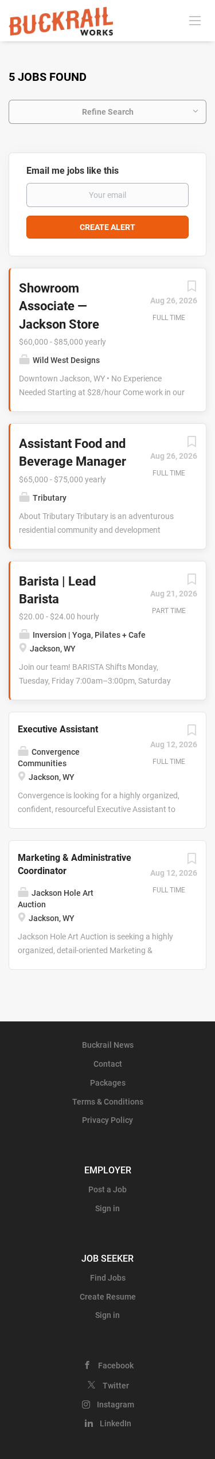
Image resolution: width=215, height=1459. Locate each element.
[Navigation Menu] (195, 20)
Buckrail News (108, 1045)
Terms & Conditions (107, 1101)
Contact (107, 1063)
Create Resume (108, 1296)
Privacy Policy (107, 1120)
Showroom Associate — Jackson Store (59, 306)
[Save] (191, 289)
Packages (108, 1082)
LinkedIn (115, 1423)
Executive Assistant (58, 729)
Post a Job (107, 1189)
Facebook (116, 1365)
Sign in (107, 1208)
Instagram (115, 1404)
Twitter (116, 1385)
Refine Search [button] (108, 111)
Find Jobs (108, 1277)
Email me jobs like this (72, 170)
